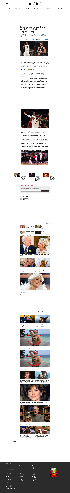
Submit (45, 190)
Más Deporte (9, 473)
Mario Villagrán (25, 198)
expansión (60, 8)
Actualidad (21, 480)
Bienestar (34, 480)
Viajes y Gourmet (51, 8)
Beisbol (8, 471)
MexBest (33, 476)
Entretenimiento (19, 8)
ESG (7, 481)
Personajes (34, 479)
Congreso (21, 467)
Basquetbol (9, 472)
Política (20, 465)
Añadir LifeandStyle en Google (36, 39)
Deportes (28, 8)
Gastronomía (34, 477)
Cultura (34, 470)
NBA (27, 168)
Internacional (9, 479)
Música (42, 8)
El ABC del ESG (22, 477)
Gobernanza (22, 474)
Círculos (34, 467)
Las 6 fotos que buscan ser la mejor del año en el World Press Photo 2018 (52, 176)
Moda (33, 468)
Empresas (8, 477)
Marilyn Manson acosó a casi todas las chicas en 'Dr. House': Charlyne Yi (24, 176)
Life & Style (8, 463)
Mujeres (8, 482)
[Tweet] (45, 39)
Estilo (10, 8)
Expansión (8, 476)
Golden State (39, 66)
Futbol (8, 470)
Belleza (34, 473)
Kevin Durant (24, 68)
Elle (33, 472)
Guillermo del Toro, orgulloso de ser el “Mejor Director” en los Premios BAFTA (38, 177)
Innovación (21, 476)
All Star (41, 63)
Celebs (34, 474)
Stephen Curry (28, 69)
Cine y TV (35, 8)
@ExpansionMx (26, 199)
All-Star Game (22, 168)
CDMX (20, 468)
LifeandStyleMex (59, 486)
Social (21, 473)
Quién (33, 465)
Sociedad (21, 470)
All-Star (29, 132)
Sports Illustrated (10, 469)
